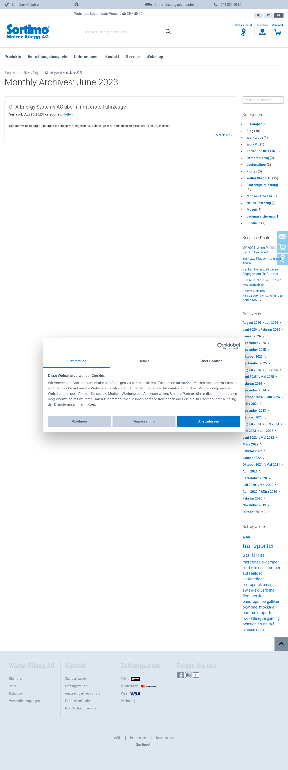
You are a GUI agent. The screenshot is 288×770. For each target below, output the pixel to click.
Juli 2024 (273, 397)
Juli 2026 (272, 323)
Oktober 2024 (253, 397)
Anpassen (141, 421)
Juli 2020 (249, 485)
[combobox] (263, 100)
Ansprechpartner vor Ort (82, 693)
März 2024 (251, 404)
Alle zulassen (208, 421)
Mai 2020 (267, 485)
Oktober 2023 (253, 417)
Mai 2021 (273, 464)
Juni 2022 (250, 437)
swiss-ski (252, 590)
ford (247, 568)
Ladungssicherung (261, 216)
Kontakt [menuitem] (112, 56)
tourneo (274, 568)
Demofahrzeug (258, 158)
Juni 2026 (250, 329)
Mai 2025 (268, 377)
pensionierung (255, 624)
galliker (273, 601)
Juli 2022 (267, 431)
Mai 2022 (268, 437)
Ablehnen (79, 421)
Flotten (68, 114)
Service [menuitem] (133, 56)
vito (254, 568)
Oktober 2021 (253, 464)
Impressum (138, 738)
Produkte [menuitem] (12, 56)
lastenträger (253, 579)
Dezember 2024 (255, 390)
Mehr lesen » (224, 135)
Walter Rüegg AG (259, 178)
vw (246, 537)
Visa (124, 693)
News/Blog (31, 73)
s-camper (270, 562)
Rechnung (128, 701)
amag (267, 584)
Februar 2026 (271, 329)
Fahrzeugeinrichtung (262, 185)
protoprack (253, 584)
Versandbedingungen (24, 701)
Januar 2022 (252, 458)
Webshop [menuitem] (154, 56)
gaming (273, 618)
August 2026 (252, 323)
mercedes (252, 562)
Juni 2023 (272, 424)
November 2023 (255, 410)
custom (250, 613)
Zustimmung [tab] (77, 361)
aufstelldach (254, 573)
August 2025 (252, 370)
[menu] (144, 56)
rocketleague (255, 618)
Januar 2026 (252, 336)
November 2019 (255, 505)
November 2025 (255, 350)
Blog (250, 131)
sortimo (253, 555)
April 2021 (250, 471)
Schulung (254, 223)
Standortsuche (75, 678)
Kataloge (15, 693)
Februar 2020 (253, 498)
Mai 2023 (250, 431)
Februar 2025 (253, 383)
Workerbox (255, 137)
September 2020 (255, 478)
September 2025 (255, 363)
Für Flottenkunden (78, 701)
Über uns (15, 678)
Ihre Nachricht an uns (80, 708)
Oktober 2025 (253, 356)
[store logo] (27, 32)
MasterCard (129, 686)
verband (267, 590)
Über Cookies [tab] (211, 361)
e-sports (264, 613)
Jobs (12, 686)
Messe (252, 209)
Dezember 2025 (255, 343)
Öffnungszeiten (76, 686)
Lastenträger (257, 164)
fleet (247, 596)
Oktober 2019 (253, 512)
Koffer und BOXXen (261, 151)
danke (261, 629)
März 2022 (251, 444)
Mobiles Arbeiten (260, 196)
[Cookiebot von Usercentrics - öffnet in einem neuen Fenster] (220, 346)
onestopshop (255, 601)
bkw (247, 607)
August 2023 (252, 424)
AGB (117, 738)
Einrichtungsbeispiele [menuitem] (47, 56)
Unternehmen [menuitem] (86, 56)
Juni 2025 (250, 377)
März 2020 (269, 491)
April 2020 (250, 491)
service (258, 596)
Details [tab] (144, 361)
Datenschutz (165, 738)
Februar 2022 (253, 451)
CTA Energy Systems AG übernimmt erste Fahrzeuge (67, 107)
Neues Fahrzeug (259, 203)
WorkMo (253, 144)
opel (255, 607)
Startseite (11, 73)
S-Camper (255, 124)
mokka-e (266, 607)
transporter (258, 546)
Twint (125, 678)
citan (263, 568)
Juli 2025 (272, 370)
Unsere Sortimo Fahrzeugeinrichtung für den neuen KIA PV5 (263, 295)
